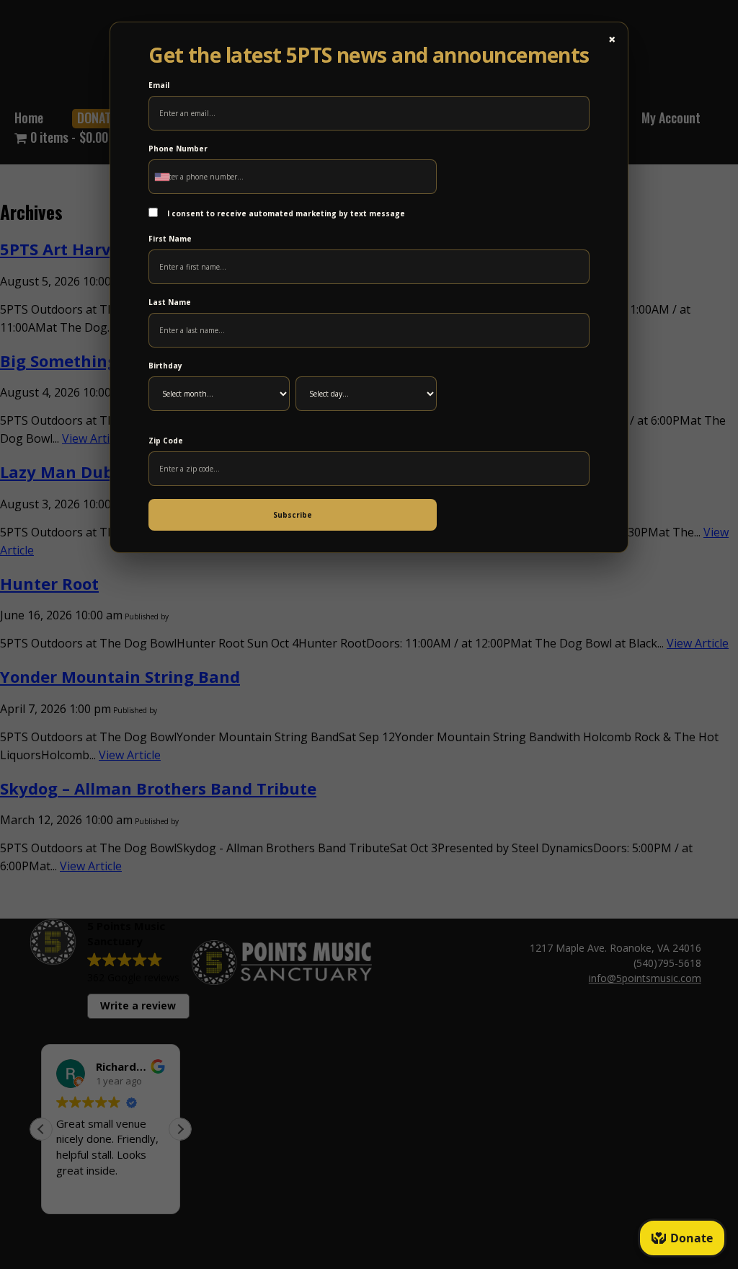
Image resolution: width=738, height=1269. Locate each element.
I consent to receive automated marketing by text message (285, 213)
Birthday (165, 366)
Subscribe (292, 515)
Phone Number (178, 148)
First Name (170, 239)
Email (158, 85)
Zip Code (165, 440)
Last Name (169, 302)
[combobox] (165, 176)
